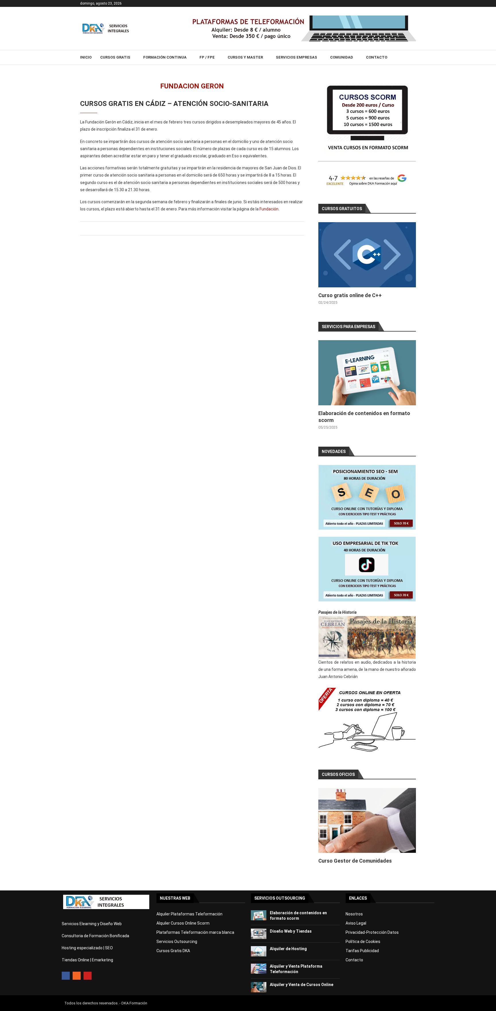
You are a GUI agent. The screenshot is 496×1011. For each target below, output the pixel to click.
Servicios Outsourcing (176, 941)
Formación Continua (165, 57)
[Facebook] (66, 976)
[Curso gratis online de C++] (367, 254)
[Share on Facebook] (191, 228)
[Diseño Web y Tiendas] (258, 934)
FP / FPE (207, 57)
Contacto (376, 57)
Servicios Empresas (296, 57)
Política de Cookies (363, 941)
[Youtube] (88, 976)
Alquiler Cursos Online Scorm (183, 923)
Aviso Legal (356, 923)
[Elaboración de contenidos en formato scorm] (367, 372)
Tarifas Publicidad (362, 950)
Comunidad (341, 57)
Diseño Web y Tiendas (291, 931)
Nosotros (354, 914)
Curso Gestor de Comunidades (355, 861)
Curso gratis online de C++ (350, 295)
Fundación (268, 209)
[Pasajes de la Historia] (367, 637)
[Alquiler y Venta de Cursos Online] (258, 987)
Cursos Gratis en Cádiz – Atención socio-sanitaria (174, 104)
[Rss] (77, 976)
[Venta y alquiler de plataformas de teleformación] (302, 18)
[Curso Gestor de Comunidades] (367, 820)
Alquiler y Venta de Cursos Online (301, 984)
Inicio (86, 57)
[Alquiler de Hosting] (258, 951)
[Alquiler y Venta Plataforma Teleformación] (258, 969)
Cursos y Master (245, 57)
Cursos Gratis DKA (173, 950)
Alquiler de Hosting (288, 948)
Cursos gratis (115, 57)
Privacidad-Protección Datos (372, 932)
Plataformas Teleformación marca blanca (195, 932)
